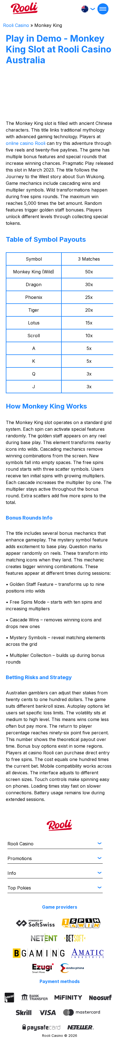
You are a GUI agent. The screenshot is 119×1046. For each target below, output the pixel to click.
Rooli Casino (16, 25)
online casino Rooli (25, 143)
